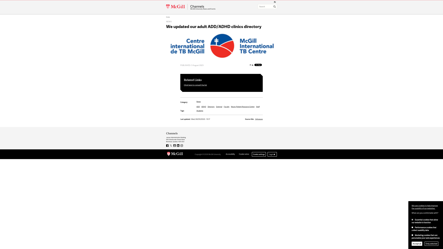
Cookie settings (259, 154)
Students (199, 111)
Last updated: (185, 119)
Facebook (167, 145)
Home (168, 17)
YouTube (174, 145)
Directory (211, 107)
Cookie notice (244, 154)
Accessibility (230, 154)
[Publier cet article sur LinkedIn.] (252, 65)
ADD (198, 107)
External (219, 107)
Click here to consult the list (195, 85)
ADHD (203, 107)
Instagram (182, 145)
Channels (197, 6)
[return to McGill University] (175, 154)
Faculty (226, 107)
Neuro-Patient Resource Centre (242, 107)
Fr (275, 2)
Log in (271, 154)
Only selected (431, 244)
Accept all (417, 244)
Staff (258, 107)
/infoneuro (259, 119)
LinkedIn (178, 145)
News (198, 102)
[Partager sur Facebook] (250, 65)
